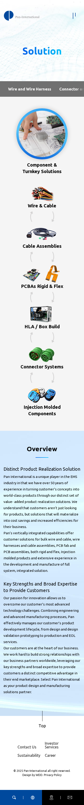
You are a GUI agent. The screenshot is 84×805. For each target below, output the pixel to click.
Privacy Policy (53, 774)
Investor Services (52, 745)
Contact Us (27, 747)
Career (50, 755)
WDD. (40, 774)
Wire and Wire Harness (29, 89)
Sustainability (29, 755)
